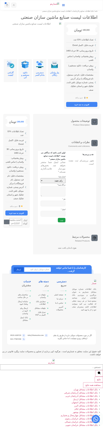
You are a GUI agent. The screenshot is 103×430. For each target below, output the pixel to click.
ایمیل (63, 209)
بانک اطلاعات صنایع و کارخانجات (83, 11)
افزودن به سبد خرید (81, 105)
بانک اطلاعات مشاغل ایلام (86, 409)
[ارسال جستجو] (99, 373)
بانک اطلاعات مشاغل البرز (86, 406)
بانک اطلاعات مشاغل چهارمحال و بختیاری (79, 415)
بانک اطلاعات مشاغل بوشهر (85, 412)
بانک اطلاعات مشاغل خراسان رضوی (81, 418)
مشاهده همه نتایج (93, 385)
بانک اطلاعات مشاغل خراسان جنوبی (81, 425)
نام (63, 199)
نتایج (99, 379)
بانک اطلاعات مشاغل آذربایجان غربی (81, 396)
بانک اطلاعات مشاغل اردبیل (85, 399)
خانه (96, 11)
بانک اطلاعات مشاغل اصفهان (85, 402)
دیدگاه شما (61, 185)
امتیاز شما (62, 176)
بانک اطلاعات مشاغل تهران (85, 389)
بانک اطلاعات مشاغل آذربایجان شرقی (81, 393)
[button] (7, 222)
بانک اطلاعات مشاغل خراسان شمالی (81, 422)
